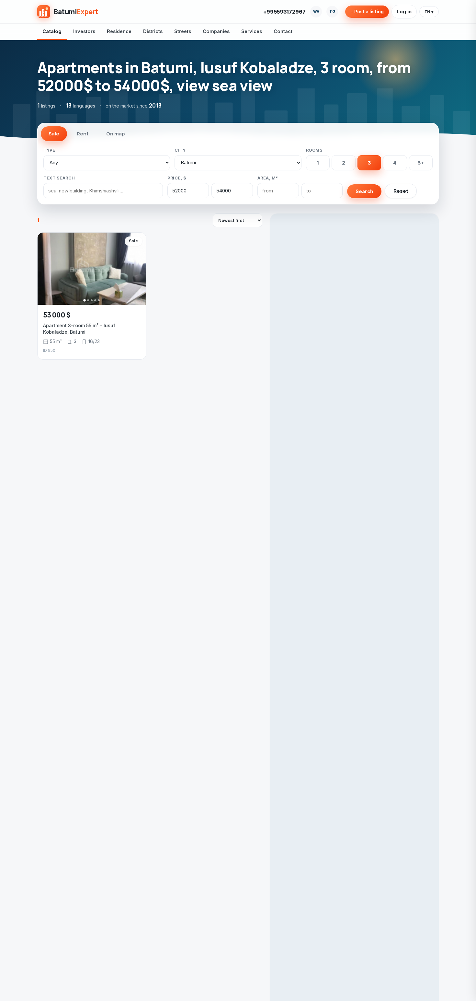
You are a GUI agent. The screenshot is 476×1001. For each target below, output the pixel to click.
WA (316, 11)
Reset (400, 191)
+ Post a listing (367, 11)
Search (364, 191)
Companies (216, 31)
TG (332, 11)
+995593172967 (284, 11)
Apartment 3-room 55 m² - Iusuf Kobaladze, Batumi (79, 329)
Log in (404, 11)
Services (251, 31)
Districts (153, 31)
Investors (84, 31)
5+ (420, 163)
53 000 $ (57, 314)
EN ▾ (429, 11)
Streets (182, 31)
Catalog (52, 31)
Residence (119, 31)
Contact (283, 31)
